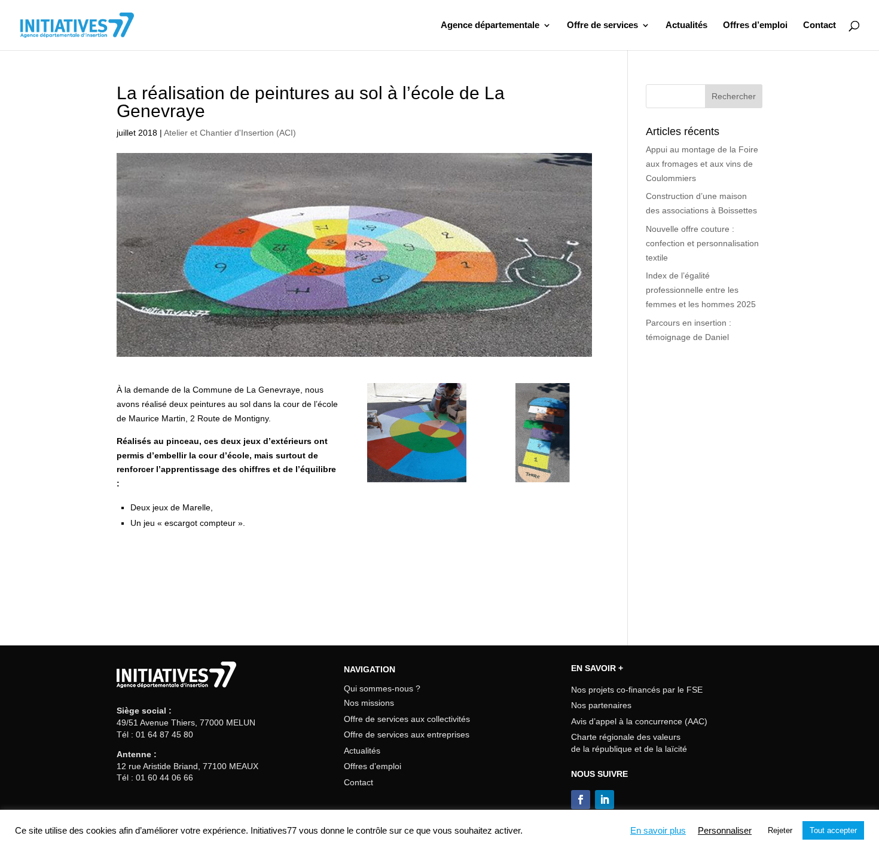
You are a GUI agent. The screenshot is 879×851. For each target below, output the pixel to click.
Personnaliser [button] (725, 830)
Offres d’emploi (755, 25)
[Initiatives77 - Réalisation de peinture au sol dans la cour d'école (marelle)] (542, 482)
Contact (819, 25)
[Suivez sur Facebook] (580, 799)
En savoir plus (658, 830)
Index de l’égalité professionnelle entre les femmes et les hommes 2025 (701, 290)
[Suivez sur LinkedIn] (604, 799)
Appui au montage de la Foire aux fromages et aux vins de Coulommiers (702, 164)
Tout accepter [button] (833, 830)
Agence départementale (490, 25)
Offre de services (602, 25)
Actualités (686, 25)
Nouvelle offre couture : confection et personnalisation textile (702, 243)
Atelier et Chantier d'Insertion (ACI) (230, 132)
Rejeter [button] (780, 830)
